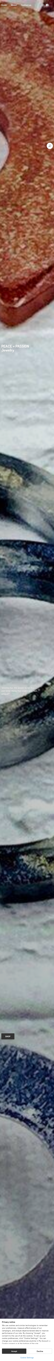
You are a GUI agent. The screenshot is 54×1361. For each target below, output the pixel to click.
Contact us (26, 5)
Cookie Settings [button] (27, 1358)
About (14, 5)
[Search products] (49, 145)
